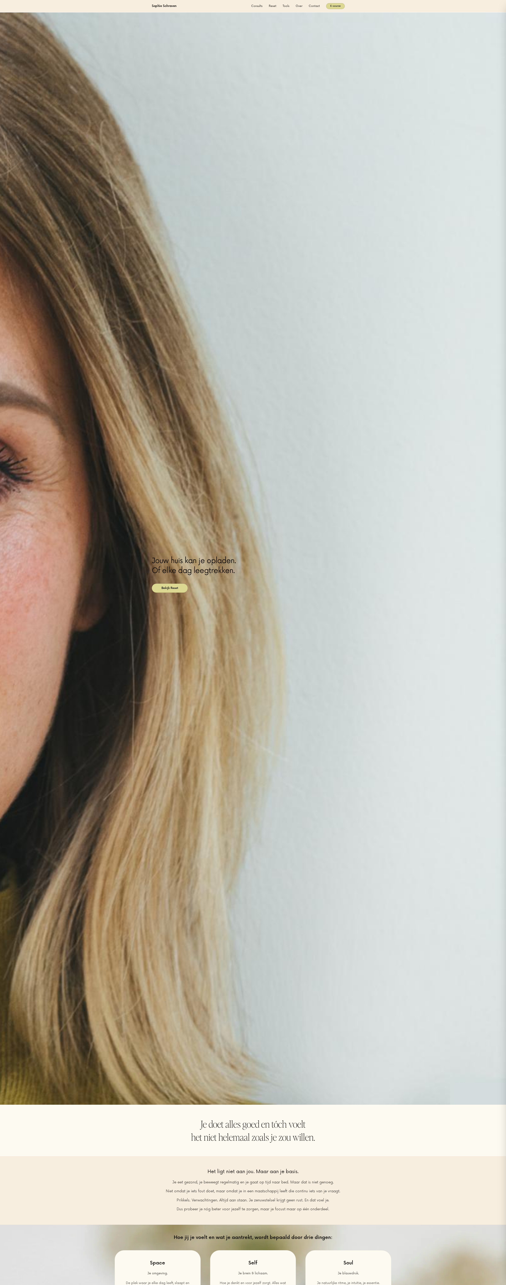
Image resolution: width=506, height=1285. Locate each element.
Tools (286, 6)
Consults (256, 6)
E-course (335, 6)
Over (299, 6)
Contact (314, 6)
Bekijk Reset (169, 588)
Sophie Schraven (164, 6)
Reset (272, 6)
